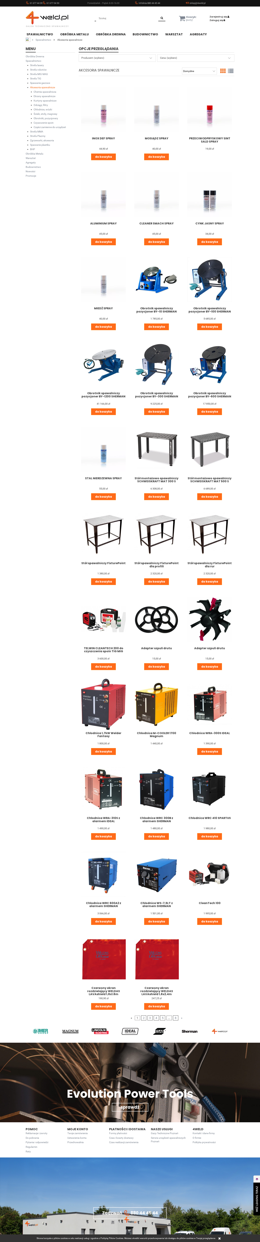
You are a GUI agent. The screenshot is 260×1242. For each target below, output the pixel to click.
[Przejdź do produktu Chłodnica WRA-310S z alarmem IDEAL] (103, 789)
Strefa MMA (36, 131)
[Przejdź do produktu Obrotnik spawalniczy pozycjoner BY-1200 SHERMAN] (103, 364)
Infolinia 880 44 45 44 (149, 3)
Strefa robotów (38, 69)
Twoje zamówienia (77, 1133)
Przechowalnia (75, 1142)
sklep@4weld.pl (198, 3)
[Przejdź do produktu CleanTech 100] (209, 874)
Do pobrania (32, 1137)
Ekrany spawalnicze (44, 96)
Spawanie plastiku (40, 144)
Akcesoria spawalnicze (42, 87)
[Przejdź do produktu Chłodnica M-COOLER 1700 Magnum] (156, 704)
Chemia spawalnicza (45, 91)
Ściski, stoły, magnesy (45, 113)
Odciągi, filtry (41, 105)
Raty (28, 1151)
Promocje (31, 175)
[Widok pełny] (230, 71)
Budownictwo (33, 167)
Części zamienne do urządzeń (50, 127)
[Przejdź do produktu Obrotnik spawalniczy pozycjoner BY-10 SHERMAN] (156, 279)
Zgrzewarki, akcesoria (42, 140)
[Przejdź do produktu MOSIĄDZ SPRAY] (156, 109)
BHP (32, 149)
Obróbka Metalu (34, 153)
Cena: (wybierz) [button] (168, 57)
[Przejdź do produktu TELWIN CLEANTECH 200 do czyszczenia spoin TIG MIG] (103, 619)
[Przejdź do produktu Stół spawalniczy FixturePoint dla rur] (209, 534)
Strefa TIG (35, 78)
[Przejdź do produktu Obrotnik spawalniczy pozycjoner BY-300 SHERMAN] (156, 364)
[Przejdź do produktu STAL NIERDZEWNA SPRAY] (103, 449)
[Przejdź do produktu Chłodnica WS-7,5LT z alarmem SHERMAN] (156, 874)
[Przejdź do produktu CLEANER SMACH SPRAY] (156, 194)
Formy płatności (118, 1133)
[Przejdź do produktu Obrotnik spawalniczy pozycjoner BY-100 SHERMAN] (209, 279)
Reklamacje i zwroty (36, 1133)
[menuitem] (42, 34)
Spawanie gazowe (40, 83)
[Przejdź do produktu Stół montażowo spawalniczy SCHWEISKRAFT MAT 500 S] (209, 449)
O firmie (197, 1137)
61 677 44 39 (36, 3)
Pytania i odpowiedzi (37, 1142)
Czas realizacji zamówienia (123, 1142)
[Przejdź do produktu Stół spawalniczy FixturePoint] (103, 534)
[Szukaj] (161, 18)
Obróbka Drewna (35, 56)
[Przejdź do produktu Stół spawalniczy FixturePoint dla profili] (156, 534)
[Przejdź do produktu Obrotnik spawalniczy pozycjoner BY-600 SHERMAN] (209, 364)
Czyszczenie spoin (44, 122)
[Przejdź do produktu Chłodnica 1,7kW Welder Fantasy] (103, 704)
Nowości (30, 171)
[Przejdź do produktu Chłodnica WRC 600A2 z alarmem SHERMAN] (103, 874)
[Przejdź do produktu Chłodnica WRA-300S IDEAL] (209, 704)
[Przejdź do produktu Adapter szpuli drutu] (156, 619)
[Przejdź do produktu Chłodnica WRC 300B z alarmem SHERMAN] (156, 789)
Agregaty (31, 162)
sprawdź (130, 1107)
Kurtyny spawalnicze (45, 100)
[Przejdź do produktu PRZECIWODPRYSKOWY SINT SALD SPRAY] (209, 109)
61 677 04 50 (53, 3)
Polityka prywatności (204, 1142)
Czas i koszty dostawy (121, 1137)
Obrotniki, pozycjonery (46, 118)
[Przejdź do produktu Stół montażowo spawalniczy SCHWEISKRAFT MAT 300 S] (156, 449)
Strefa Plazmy (37, 136)
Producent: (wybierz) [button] (92, 57)
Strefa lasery (37, 65)
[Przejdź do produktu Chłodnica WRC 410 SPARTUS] (209, 789)
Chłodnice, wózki (43, 109)
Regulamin (31, 1146)
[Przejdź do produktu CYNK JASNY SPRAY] (209, 194)
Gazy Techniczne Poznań (164, 1133)
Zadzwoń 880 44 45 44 (130, 1213)
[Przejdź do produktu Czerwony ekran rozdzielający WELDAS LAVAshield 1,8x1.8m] (103, 959)
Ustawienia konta (76, 1137)
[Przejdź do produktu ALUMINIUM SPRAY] (103, 194)
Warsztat (31, 158)
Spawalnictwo (33, 60)
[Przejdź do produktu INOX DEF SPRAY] (103, 109)
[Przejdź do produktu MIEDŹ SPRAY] (103, 279)
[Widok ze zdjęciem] (223, 71)
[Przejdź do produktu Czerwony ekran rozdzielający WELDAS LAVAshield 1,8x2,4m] (156, 959)
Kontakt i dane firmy (204, 1133)
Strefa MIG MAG (39, 74)
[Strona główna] (52, 19)
